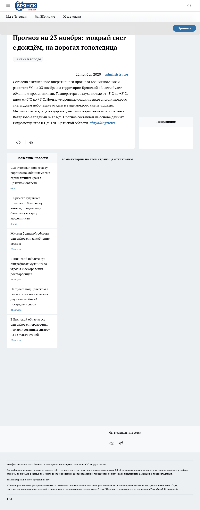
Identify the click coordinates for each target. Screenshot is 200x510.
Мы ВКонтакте (45, 16)
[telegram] (32, 142)
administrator (117, 74)
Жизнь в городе (28, 59)
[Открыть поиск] (189, 6)
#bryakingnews (102, 123)
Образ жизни (72, 16)
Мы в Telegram (16, 16)
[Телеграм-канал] (121, 443)
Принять (184, 28)
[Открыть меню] (8, 6)
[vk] (18, 142)
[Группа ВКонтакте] (111, 443)
